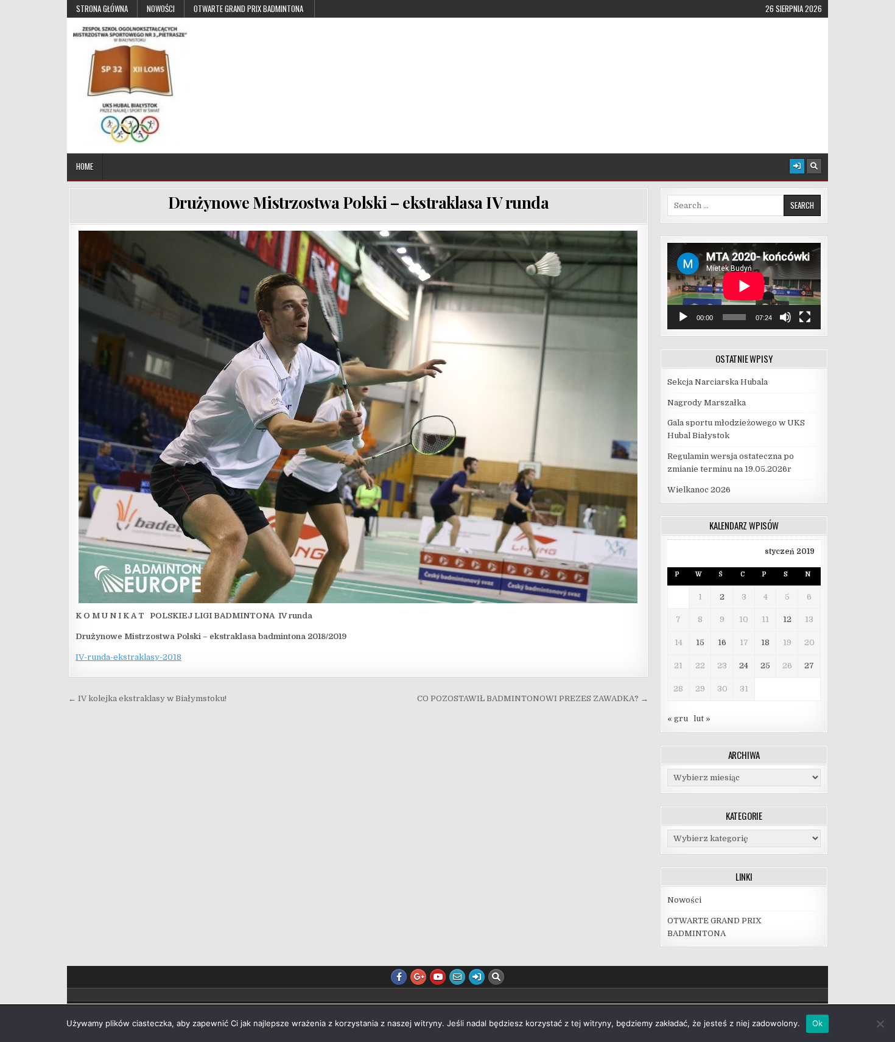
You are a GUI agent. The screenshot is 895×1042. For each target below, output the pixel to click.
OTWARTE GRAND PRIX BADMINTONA (249, 8)
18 (765, 642)
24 (743, 665)
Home (84, 166)
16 (722, 642)
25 (765, 665)
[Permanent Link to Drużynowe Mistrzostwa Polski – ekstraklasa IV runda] (358, 417)
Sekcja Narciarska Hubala (717, 381)
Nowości (161, 8)
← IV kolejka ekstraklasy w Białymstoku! (147, 698)
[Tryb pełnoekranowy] (805, 317)
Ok (817, 1023)
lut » (702, 718)
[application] (744, 286)
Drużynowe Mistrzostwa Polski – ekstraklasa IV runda (358, 202)
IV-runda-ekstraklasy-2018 (128, 657)
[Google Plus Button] (418, 977)
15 (700, 642)
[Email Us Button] (457, 977)
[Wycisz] (785, 317)
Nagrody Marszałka (706, 402)
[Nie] (880, 1024)
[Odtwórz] (683, 317)
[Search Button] (814, 166)
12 (787, 619)
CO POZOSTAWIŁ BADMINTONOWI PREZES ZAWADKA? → (532, 698)
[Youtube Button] (438, 977)
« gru (677, 718)
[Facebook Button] (399, 977)
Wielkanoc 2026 (699, 489)
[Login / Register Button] (797, 166)
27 (809, 665)
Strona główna (102, 8)
